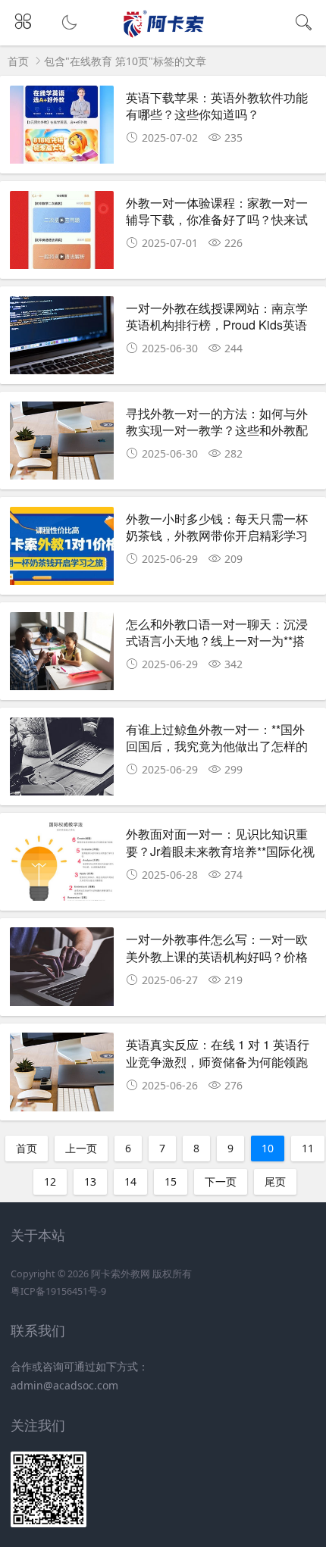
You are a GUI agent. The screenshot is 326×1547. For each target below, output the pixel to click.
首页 (18, 61)
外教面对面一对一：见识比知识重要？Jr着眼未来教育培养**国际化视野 (220, 851)
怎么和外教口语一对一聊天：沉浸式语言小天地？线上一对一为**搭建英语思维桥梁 (217, 641)
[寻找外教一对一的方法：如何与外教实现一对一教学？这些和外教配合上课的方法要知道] (62, 442)
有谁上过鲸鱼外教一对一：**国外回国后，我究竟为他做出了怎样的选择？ (217, 746)
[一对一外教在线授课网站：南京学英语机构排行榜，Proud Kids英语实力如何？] (62, 337)
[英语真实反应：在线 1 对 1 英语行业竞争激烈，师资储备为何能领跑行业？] (62, 1073)
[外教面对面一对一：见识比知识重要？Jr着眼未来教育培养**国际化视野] (62, 863)
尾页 (275, 1181)
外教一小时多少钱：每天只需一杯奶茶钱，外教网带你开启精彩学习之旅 (217, 535)
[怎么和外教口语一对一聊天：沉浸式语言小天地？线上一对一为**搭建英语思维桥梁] (62, 653)
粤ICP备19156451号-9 (58, 1291)
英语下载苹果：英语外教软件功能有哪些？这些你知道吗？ (217, 106)
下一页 (221, 1181)
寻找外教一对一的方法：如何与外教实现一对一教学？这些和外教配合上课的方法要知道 (217, 430)
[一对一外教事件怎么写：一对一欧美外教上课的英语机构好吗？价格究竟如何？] (62, 968)
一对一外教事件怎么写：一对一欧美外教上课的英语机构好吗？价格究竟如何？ (217, 956)
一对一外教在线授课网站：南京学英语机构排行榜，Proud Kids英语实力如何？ (217, 325)
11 (308, 1148)
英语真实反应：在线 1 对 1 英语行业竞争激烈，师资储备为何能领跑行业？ (217, 1061)
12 (50, 1181)
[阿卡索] (163, 34)
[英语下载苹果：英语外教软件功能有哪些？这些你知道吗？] (62, 126)
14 (130, 1181)
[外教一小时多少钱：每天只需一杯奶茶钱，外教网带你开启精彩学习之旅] (62, 548)
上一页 (81, 1148)
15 (171, 1181)
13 (90, 1181)
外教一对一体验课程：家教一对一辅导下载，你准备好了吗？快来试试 (217, 219)
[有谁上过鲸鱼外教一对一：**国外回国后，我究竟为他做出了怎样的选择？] (62, 758)
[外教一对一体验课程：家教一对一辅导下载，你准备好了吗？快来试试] (62, 232)
